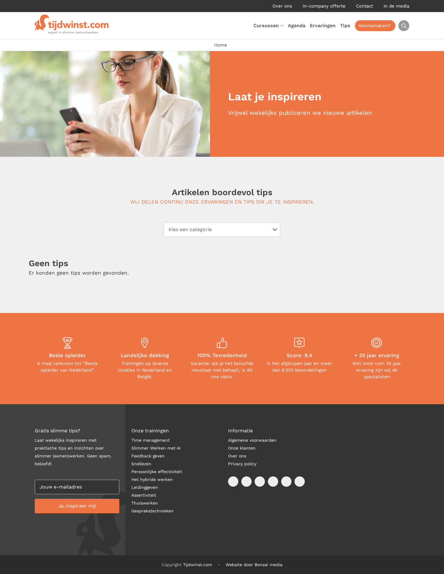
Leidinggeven (144, 487)
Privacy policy (242, 463)
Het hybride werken (152, 479)
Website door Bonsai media (254, 564)
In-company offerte (324, 6)
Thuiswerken (144, 503)
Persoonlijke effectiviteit (156, 471)
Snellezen (141, 463)
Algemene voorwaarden (252, 440)
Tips (345, 25)
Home (220, 45)
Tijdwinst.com (197, 564)
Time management (150, 440)
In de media (396, 6)
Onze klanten (242, 448)
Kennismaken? (374, 25)
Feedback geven (148, 455)
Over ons (282, 6)
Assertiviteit (143, 495)
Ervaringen (323, 25)
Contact (364, 6)
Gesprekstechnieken (152, 510)
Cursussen (266, 25)
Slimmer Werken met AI (156, 448)
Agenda (296, 25)
